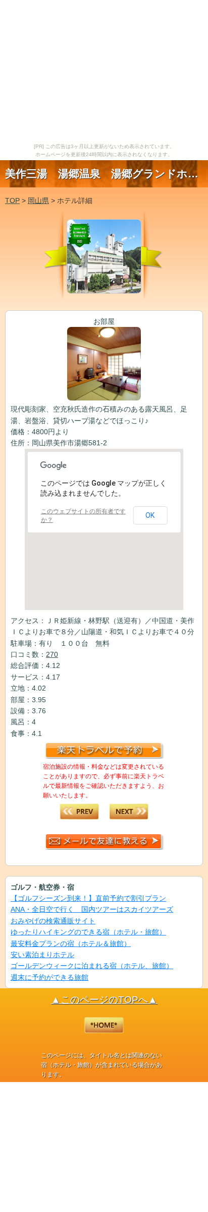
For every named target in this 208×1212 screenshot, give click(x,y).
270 (52, 654)
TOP (12, 200)
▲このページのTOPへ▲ (104, 999)
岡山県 (38, 200)
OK (149, 515)
